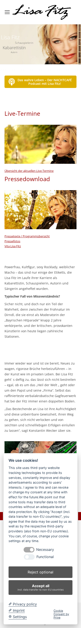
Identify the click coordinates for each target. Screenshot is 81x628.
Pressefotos (12, 241)
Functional (45, 557)
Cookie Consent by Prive (61, 614)
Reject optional (40, 572)
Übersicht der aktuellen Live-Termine (29, 171)
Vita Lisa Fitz (12, 246)
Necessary (45, 549)
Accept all (41, 587)
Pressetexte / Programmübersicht (27, 236)
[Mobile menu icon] (7, 12)
